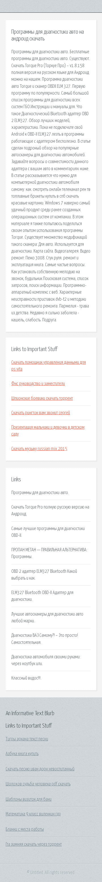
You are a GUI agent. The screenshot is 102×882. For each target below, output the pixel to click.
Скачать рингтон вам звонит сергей (40, 413)
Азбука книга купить (22, 753)
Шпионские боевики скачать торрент (42, 398)
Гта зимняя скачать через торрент (34, 844)
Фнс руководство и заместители (38, 383)
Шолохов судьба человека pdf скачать (38, 784)
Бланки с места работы (25, 829)
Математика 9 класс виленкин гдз (33, 814)
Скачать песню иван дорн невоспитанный (40, 769)
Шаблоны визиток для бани (29, 799)
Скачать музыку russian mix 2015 (39, 449)
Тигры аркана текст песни (27, 739)
